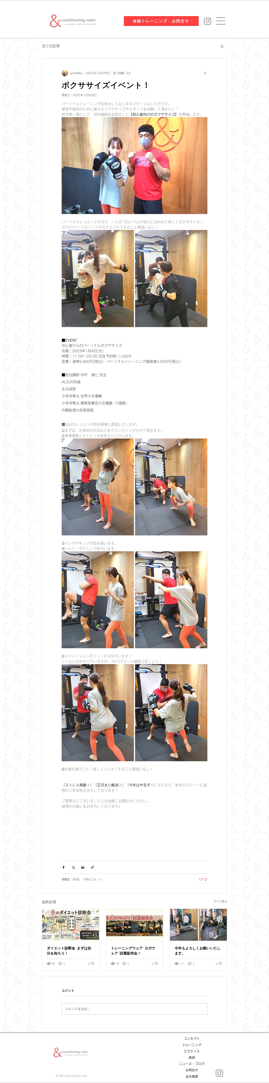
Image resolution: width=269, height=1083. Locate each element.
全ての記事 (51, 46)
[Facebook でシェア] (63, 867)
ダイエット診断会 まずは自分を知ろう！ (69, 950)
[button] (222, 46)
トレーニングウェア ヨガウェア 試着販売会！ (133, 950)
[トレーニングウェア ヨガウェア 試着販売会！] (134, 925)
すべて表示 (220, 901)
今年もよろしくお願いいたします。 (198, 950)
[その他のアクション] (205, 73)
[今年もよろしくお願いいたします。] (198, 925)
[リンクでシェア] (92, 867)
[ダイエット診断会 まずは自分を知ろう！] (70, 925)
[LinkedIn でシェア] (83, 867)
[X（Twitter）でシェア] (73, 867)
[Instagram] (207, 21)
